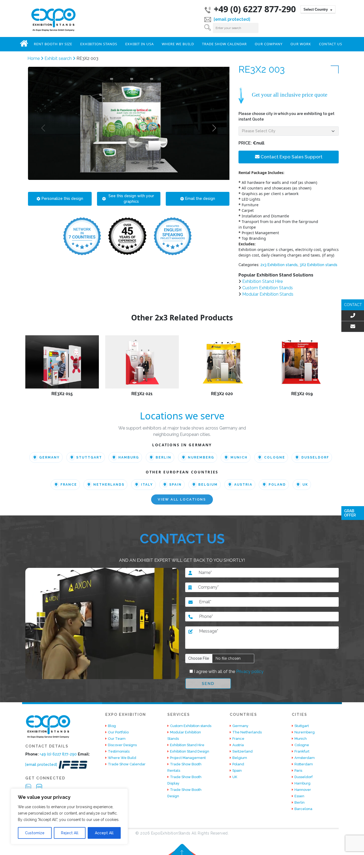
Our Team (117, 739)
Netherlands (108, 484)
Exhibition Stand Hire (262, 281)
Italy (147, 484)
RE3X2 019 (302, 393)
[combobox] (318, 9)
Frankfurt (301, 751)
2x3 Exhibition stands (279, 265)
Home (24, 43)
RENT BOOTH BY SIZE (53, 44)
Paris (298, 771)
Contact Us (330, 44)
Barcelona (303, 809)
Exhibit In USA (139, 44)
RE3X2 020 (222, 393)
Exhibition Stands (98, 44)
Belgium (208, 484)
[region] (69, 816)
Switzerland (242, 751)
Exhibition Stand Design (189, 751)
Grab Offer (350, 513)
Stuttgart (89, 457)
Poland (277, 484)
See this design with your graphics (131, 199)
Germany (49, 457)
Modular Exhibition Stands (267, 294)
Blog (112, 726)
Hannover (302, 790)
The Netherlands (247, 732)
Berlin (163, 457)
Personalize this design (62, 198)
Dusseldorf (315, 457)
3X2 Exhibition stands (318, 265)
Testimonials (119, 751)
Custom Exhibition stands (190, 726)
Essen (299, 796)
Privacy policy (249, 671)
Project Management (188, 758)
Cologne (274, 457)
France (68, 484)
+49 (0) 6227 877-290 (255, 9)
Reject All (69, 833)
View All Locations (182, 500)
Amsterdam (304, 758)
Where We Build (178, 44)
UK (305, 484)
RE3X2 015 (62, 393)
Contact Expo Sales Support (291, 156)
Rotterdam (303, 764)
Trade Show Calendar (224, 44)
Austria (243, 484)
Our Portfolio (118, 732)
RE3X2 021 (142, 393)
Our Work (300, 44)
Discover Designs (122, 745)
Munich (239, 457)
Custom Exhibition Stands (267, 287)
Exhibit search (59, 58)
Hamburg (128, 457)
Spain (175, 484)
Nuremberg (201, 457)
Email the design (200, 198)
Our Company (268, 44)
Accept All (104, 833)
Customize (35, 833)
